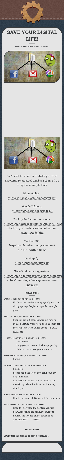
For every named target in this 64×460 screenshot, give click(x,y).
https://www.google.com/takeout (32, 210)
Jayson (6, 299)
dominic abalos (10, 355)
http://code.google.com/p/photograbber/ (32, 197)
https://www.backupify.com (32, 262)
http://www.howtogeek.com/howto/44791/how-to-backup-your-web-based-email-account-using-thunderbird (33, 228)
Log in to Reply (34, 299)
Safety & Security (42, 46)
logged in (22, 435)
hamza (6, 395)
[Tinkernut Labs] (32, 12)
